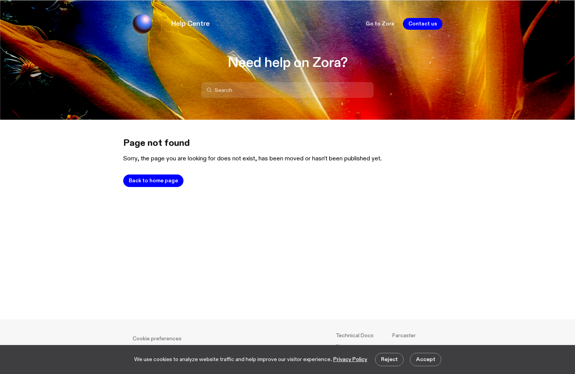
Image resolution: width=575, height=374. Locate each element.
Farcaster (404, 335)
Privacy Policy (350, 359)
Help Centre (190, 24)
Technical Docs (355, 335)
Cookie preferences (157, 338)
